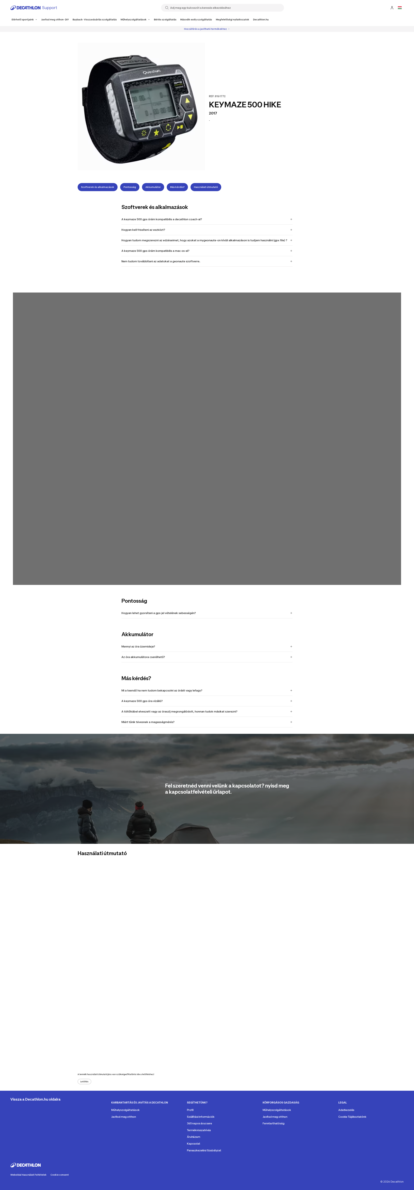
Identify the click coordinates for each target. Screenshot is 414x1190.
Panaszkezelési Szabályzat (204, 1150)
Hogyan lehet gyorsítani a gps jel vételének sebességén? (158, 613)
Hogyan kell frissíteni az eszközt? (143, 229)
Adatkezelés (346, 1110)
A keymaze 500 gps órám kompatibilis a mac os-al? (155, 250)
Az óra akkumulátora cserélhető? (143, 657)
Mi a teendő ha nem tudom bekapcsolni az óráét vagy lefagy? (161, 690)
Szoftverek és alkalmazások (97, 187)
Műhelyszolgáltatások (125, 1110)
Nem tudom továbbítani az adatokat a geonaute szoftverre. (160, 261)
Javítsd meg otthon (123, 1116)
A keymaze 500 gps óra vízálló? (142, 701)
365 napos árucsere (199, 1123)
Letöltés (84, 1081)
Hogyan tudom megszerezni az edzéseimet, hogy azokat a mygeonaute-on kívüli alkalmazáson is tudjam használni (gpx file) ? (204, 240)
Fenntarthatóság (273, 1123)
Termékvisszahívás (199, 1130)
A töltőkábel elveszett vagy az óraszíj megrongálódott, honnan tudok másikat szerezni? (179, 711)
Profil (190, 1110)
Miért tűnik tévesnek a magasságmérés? (147, 722)
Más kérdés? (177, 187)
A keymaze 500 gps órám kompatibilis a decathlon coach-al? (161, 219)
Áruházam (193, 1136)
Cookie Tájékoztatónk (352, 1116)
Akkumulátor (153, 187)
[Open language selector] (400, 8)
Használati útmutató (206, 187)
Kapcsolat (193, 1143)
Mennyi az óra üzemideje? (138, 646)
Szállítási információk (200, 1116)
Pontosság (130, 187)
